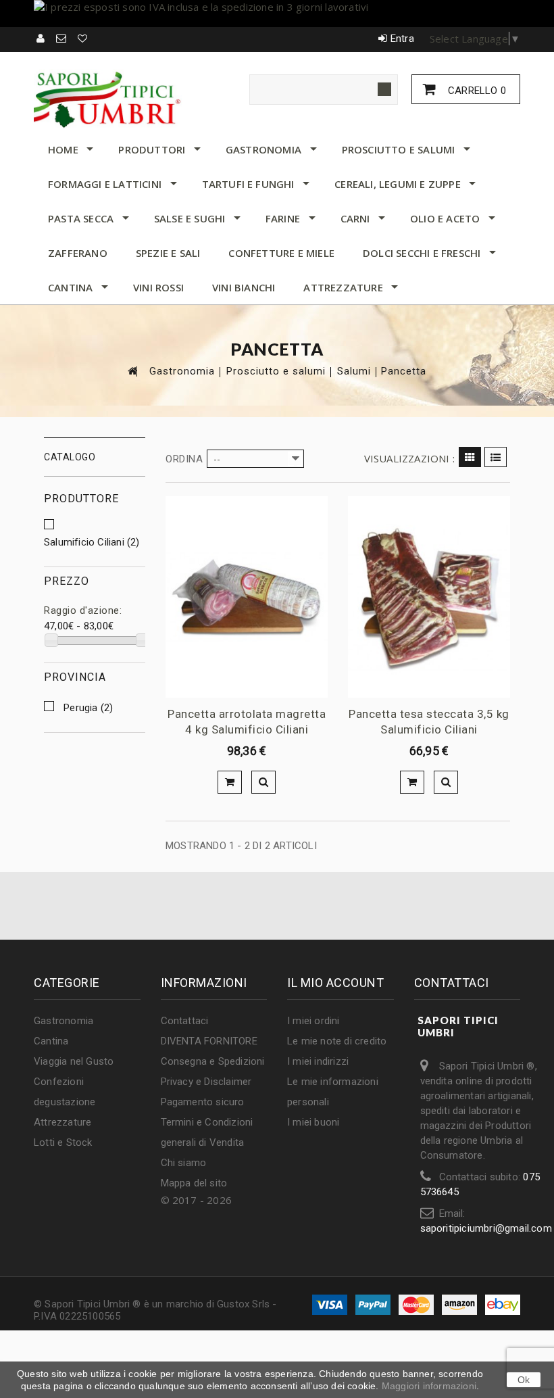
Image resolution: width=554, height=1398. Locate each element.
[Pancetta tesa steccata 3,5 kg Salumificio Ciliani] (429, 597)
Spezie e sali (168, 253)
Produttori (151, 149)
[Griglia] (470, 457)
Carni (355, 218)
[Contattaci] (62, 38)
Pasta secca (81, 218)
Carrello (475, 91)
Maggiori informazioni (429, 1385)
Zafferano (77, 253)
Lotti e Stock (63, 1142)
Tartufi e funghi (248, 184)
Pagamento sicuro (203, 1102)
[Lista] (495, 457)
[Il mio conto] (41, 38)
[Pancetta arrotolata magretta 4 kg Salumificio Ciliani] (247, 597)
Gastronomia (263, 149)
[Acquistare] (230, 782)
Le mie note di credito (336, 1041)
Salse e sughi (190, 218)
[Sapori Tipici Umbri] (108, 98)
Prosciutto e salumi (398, 149)
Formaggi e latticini (104, 184)
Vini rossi (158, 287)
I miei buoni (313, 1122)
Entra (402, 38)
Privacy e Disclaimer (206, 1082)
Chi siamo (184, 1163)
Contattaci (185, 1021)
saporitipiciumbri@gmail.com (486, 1228)
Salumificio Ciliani (92, 542)
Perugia (88, 708)
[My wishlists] (83, 38)
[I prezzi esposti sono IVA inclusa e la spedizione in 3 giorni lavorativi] (277, 13)
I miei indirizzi (318, 1061)
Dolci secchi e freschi (421, 253)
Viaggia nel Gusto (74, 1061)
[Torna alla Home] (132, 371)
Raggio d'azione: (83, 610)
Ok (524, 1379)
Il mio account (335, 982)
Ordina (184, 459)
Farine (283, 218)
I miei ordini (313, 1021)
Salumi (354, 371)
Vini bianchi (243, 287)
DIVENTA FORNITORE (209, 1041)
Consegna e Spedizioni (213, 1061)
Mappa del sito (194, 1183)
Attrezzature (342, 287)
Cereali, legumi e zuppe (397, 184)
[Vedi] (263, 782)
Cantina (70, 287)
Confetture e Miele (281, 253)
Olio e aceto (445, 218)
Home (63, 149)
